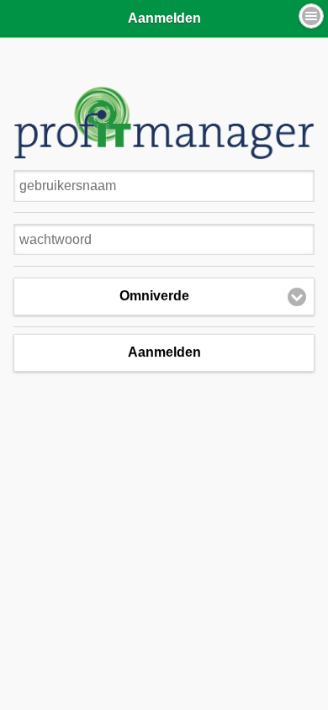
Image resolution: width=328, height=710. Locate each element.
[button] (311, 16)
